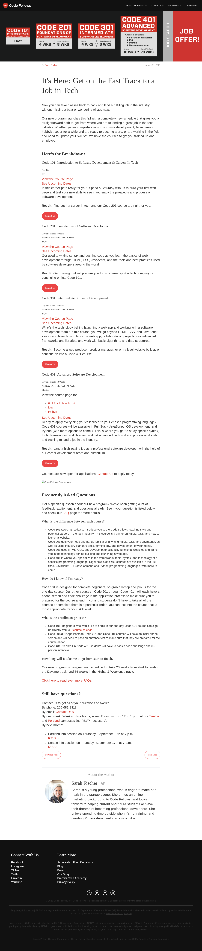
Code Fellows (17, 5)
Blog (60, 866)
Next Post (152, 755)
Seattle (154, 716)
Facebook (17, 862)
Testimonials (191, 5)
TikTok (15, 870)
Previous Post (51, 755)
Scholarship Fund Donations (75, 862)
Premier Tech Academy (71, 878)
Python (52, 411)
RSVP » (53, 738)
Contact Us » (65, 712)
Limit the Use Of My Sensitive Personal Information (144, 939)
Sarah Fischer (51, 65)
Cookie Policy (39, 939)
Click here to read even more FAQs (66, 680)
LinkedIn (16, 878)
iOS (50, 407)
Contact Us (50, 216)
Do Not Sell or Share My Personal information (94, 939)
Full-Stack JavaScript (61, 403)
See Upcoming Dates (56, 183)
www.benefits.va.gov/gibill (119, 913)
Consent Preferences (58, 939)
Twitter (15, 874)
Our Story (63, 874)
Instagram (17, 866)
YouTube (16, 882)
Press (61, 870)
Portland (54, 720)
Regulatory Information (22, 910)
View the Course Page (57, 179)
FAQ (66, 513)
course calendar (83, 630)
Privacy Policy (66, 882)
